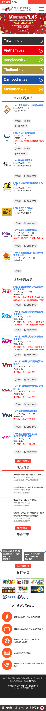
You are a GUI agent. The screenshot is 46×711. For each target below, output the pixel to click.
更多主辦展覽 (23, 461)
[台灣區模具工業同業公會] (23, 581)
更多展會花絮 (23, 566)
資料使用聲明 (22, 686)
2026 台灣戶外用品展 (23, 208)
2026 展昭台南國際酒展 (24, 133)
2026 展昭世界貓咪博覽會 (25, 230)
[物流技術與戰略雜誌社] (37, 581)
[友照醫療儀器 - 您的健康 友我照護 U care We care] (23, 597)
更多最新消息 (23, 528)
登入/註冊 (6, 2)
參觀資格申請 (22, 126)
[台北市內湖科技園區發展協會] (23, 589)
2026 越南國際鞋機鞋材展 (25, 411)
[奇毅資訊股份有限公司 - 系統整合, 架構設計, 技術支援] (8, 597)
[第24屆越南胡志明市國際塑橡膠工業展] (23, 23)
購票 (28, 121)
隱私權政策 (12, 686)
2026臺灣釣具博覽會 (22, 160)
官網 (19, 121)
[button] (19, 31)
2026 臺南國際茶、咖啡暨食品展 (28, 105)
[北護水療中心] (37, 589)
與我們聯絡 (31, 681)
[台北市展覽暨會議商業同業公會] (8, 581)
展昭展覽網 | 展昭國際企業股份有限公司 (17, 8)
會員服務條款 (33, 686)
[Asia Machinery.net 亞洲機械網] (8, 589)
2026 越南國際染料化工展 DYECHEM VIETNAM (25, 435)
